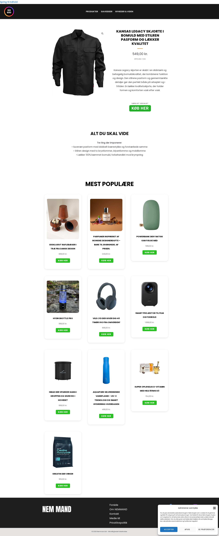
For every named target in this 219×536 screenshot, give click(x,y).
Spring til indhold (9, 2)
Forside (114, 505)
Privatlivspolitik (118, 522)
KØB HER (140, 108)
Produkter (92, 11)
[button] (214, 508)
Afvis (187, 529)
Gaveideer (106, 11)
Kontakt (114, 513)
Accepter (169, 529)
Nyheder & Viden (124, 11)
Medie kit (115, 518)
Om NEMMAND (118, 509)
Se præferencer (206, 529)
